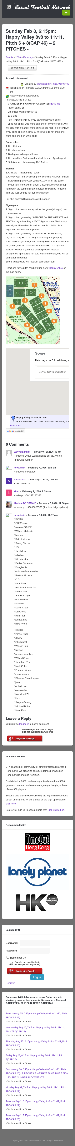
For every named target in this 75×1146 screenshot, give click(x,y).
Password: (12, 951)
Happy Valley (56, 268)
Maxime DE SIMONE (25, 503)
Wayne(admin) (22, 451)
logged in (24, 724)
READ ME (54, 103)
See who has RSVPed (22, 67)
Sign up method (55, 810)
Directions (15, 425)
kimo (16, 491)
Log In (37, 977)
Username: (12, 943)
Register (10, 983)
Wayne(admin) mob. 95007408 (53, 84)
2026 (18, 57)
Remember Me (18, 958)
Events (9, 57)
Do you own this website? (52, 372)
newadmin (19, 467)
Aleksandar (20, 479)
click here (11, 803)
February (28, 57)
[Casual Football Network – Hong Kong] (38, 8)
